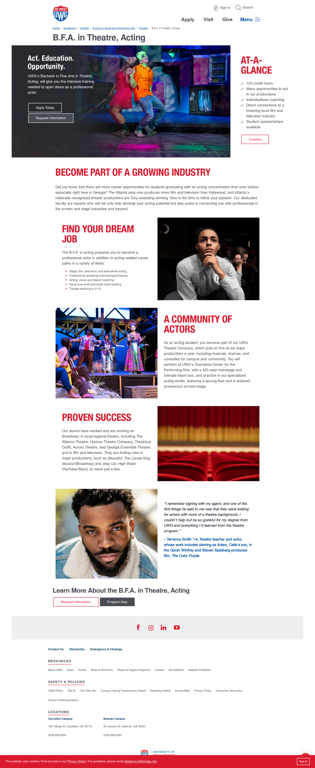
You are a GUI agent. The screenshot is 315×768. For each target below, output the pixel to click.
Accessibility (182, 690)
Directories (77, 649)
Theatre (143, 28)
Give (227, 19)
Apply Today (45, 108)
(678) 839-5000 (57, 735)
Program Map (117, 602)
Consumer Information (229, 690)
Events (82, 670)
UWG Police (55, 690)
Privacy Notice (76, 761)
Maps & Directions (102, 670)
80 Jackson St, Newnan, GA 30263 (124, 726)
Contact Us (56, 649)
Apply (187, 19)
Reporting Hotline (160, 690)
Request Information (51, 118)
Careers (159, 670)
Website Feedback (199, 670)
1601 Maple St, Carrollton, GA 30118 (70, 726)
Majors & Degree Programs (133, 670)
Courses (255, 139)
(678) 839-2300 (112, 735)
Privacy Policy (202, 690)
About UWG (55, 670)
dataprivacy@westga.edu (140, 761)
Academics (69, 28)
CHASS (84, 28)
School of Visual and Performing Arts (114, 28)
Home (56, 28)
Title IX (71, 690)
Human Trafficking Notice (63, 700)
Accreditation (176, 670)
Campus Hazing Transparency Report (123, 690)
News (70, 670)
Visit (208, 19)
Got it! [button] (303, 761)
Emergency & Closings (106, 649)
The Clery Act (88, 690)
